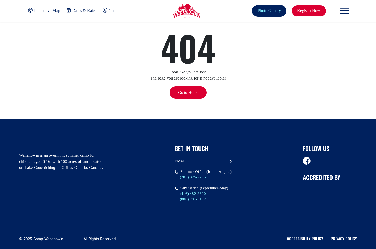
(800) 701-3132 (193, 199)
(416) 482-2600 (193, 193)
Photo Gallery (269, 10)
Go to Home (188, 92)
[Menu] (344, 10)
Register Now (308, 10)
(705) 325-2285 (193, 177)
